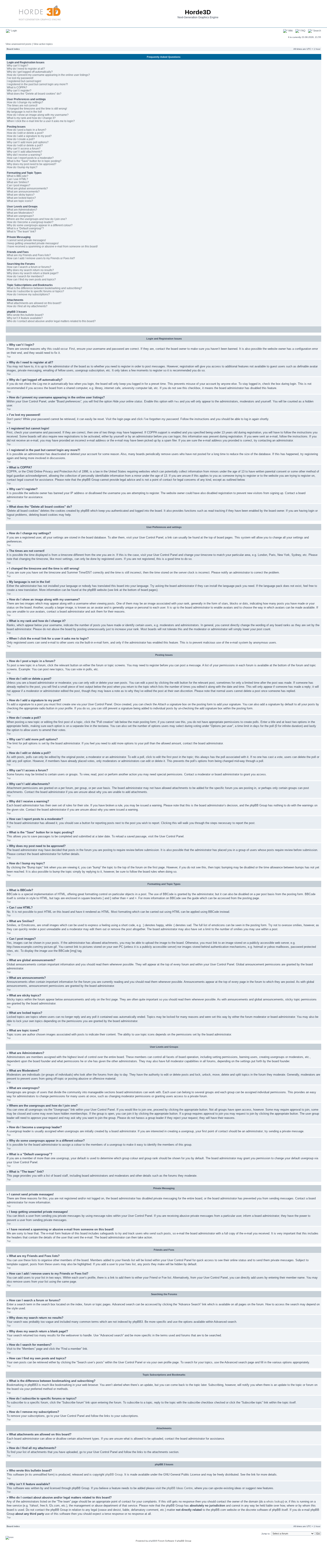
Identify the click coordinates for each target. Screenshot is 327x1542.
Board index (13, 49)
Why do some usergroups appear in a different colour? (40, 225)
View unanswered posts (18, 44)
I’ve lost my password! (20, 78)
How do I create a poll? (21, 139)
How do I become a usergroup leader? (30, 222)
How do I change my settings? (25, 102)
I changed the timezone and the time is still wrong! (37, 108)
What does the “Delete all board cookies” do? (34, 93)
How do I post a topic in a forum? (26, 129)
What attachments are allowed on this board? (34, 303)
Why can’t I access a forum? (23, 148)
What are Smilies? (18, 182)
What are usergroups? (20, 215)
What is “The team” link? (21, 231)
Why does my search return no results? (30, 270)
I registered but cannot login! (24, 81)
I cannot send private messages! (26, 240)
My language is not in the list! (24, 111)
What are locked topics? (21, 197)
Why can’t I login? (17, 65)
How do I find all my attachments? (27, 306)
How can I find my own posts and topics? (31, 279)
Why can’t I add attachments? (24, 151)
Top (9, 356)
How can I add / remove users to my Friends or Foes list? (41, 258)
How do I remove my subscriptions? (28, 294)
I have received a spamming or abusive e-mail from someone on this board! (52, 246)
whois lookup (274, 1501)
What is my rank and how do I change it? (31, 118)
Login (13, 30)
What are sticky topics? (20, 194)
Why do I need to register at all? (26, 68)
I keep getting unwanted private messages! (33, 243)
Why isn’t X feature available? (25, 318)
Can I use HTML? (17, 179)
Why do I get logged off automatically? (30, 71)
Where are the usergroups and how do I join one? (37, 219)
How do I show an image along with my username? (38, 114)
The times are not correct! (22, 105)
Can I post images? (18, 185)
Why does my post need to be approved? (31, 164)
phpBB (152, 1541)
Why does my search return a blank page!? (33, 273)
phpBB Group (114, 1474)
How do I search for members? (25, 276)
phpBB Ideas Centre (180, 1488)
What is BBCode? (17, 176)
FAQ (302, 30)
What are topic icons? (20, 201)
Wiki (290, 30)
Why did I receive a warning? (24, 154)
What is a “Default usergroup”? (25, 228)
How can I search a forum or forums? (29, 267)
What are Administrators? (22, 209)
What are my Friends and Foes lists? (29, 255)
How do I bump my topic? (22, 167)
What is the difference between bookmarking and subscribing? (44, 288)
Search (317, 30)
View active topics (43, 44)
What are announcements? (23, 191)
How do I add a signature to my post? (29, 136)
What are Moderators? (20, 212)
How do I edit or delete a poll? (25, 145)
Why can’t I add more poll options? (27, 142)
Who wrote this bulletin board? (25, 315)
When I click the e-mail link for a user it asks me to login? (41, 121)
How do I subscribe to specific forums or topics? (35, 291)
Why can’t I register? (19, 90)
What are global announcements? (27, 188)
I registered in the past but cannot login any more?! (37, 84)
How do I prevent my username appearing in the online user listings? (48, 75)
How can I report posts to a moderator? (30, 157)
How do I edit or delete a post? (25, 133)
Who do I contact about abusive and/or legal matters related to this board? (51, 321)
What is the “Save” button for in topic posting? (34, 161)
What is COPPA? (17, 87)
